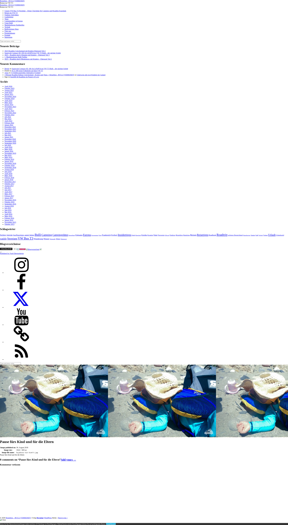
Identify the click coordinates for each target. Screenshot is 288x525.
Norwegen (161, 235)
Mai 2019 (7, 155)
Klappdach (138, 235)
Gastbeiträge (8, 17)
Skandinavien (246, 235)
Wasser (46, 239)
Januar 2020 (8, 151)
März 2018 (8, 176)
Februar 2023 (9, 111)
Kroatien (150, 235)
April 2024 (8, 101)
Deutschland (72, 235)
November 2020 (10, 141)
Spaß (256, 235)
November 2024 (10, 96)
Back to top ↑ (63, 518)
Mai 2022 (7, 119)
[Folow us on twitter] (21, 307)
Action (3, 235)
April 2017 (8, 192)
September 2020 (10, 143)
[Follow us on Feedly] (21, 359)
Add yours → (68, 459)
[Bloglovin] (21, 342)
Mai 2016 (7, 212)
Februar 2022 (9, 123)
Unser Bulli (8, 23)
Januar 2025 (8, 94)
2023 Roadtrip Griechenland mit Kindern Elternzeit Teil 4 (24, 51)
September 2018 (10, 167)
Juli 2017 (7, 188)
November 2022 (10, 113)
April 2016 (8, 214)
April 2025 (8, 92)
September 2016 (10, 204)
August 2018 (9, 169)
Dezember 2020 (10, 139)
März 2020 (8, 149)
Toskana (265, 235)
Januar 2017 (8, 198)
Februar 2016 (9, 218)
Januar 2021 (8, 137)
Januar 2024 (8, 105)
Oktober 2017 (9, 184)
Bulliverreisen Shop (11, 29)
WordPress (48, 518)
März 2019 (8, 157)
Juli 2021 (7, 133)
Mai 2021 (7, 135)
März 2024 (8, 103)
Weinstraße (52, 239)
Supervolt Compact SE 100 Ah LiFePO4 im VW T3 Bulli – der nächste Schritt (32, 53)
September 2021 (10, 131)
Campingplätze (60, 234)
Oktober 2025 (9, 88)
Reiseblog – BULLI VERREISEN (18, 518)
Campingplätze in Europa (13, 21)
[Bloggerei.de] (21, 249)
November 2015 (10, 222)
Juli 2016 (7, 208)
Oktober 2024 (9, 99)
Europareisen (94, 235)
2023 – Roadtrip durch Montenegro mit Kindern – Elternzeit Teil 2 (28, 59)
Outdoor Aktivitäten (11, 15)
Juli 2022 (7, 117)
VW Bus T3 (25, 238)
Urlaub (272, 234)
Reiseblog (179, 235)
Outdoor (172, 235)
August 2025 (9, 90)
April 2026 (8, 86)
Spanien (253, 235)
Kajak (133, 235)
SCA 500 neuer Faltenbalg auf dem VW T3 (27, 71)
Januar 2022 (8, 125)
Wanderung (38, 239)
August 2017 (9, 186)
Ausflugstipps (18, 235)
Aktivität (9, 235)
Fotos (100, 235)
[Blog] (32, 249)
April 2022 (8, 121)
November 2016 (10, 200)
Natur (155, 235)
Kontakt (7, 35)
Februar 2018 (9, 178)
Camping (47, 234)
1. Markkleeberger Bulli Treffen (15, 57)
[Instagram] (21, 273)
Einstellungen (111, 524)
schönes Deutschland (235, 235)
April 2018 (8, 174)
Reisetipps (202, 234)
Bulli (38, 234)
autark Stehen (29, 235)
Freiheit (114, 235)
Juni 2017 (7, 190)
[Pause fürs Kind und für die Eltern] (54, 436)
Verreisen (12, 238)
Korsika (144, 235)
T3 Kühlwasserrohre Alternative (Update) (26, 73)
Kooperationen (9, 33)
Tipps (6, 19)
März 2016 (8, 216)
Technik (7, 27)
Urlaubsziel (280, 235)
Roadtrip (222, 234)
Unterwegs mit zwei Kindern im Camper (91, 75)
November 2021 (10, 129)
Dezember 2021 (10, 127)
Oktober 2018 (9, 165)
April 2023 (8, 109)
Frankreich (106, 235)
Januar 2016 (8, 220)
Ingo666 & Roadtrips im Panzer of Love (24, 77)
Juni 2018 (7, 172)
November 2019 (10, 153)
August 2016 (9, 206)
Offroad (167, 235)
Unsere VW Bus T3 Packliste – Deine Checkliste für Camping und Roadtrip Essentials (35, 11)
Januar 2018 (8, 180)
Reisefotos (186, 235)
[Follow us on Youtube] (21, 325)
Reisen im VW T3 (11, 13)
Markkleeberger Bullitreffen (14, 25)
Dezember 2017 (10, 182)
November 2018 (10, 163)
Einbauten (79, 235)
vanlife (3, 238)
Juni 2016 (7, 210)
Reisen (193, 235)
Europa (87, 234)
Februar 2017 (9, 196)
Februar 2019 (9, 159)
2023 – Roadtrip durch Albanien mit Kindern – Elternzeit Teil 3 (27, 55)
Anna (6, 73)
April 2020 (8, 147)
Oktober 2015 (9, 224)
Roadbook (212, 235)
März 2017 (8, 194)
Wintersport (64, 239)
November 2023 (10, 107)
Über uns (7, 31)
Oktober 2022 (9, 115)
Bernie (6, 69)
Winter (58, 239)
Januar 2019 (8, 161)
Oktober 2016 (9, 202)
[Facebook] (21, 290)
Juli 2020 (7, 145)
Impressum (8, 37)
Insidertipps (124, 234)
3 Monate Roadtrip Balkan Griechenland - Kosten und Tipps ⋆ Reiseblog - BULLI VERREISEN (39, 75)
